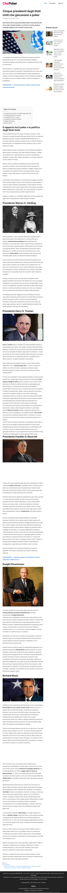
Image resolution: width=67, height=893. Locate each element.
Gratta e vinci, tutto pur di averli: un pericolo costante (17, 867)
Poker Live (60, 3)
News (45, 3)
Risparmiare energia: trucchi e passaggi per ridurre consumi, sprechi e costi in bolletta (59, 53)
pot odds (15, 629)
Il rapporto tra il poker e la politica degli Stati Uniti (17, 113)
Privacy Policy (33, 890)
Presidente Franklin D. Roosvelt (13, 119)
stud (4, 499)
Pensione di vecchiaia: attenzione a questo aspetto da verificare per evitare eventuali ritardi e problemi (59, 88)
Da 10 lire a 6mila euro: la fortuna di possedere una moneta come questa (22, 866)
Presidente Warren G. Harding (13, 115)
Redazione (26, 890)
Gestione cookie (63, 891)
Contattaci (43, 882)
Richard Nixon (8, 123)
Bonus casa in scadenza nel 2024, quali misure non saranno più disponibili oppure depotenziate (59, 76)
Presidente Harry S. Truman (12, 117)
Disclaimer (40, 890)
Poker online (52, 3)
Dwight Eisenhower (10, 121)
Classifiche (7, 864)
